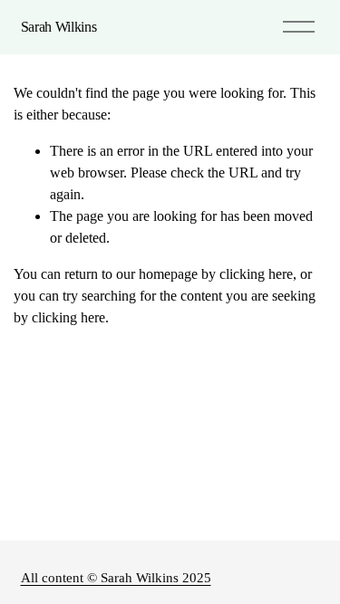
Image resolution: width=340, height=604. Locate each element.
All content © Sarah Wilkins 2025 (116, 577)
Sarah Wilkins (59, 26)
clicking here (256, 274)
